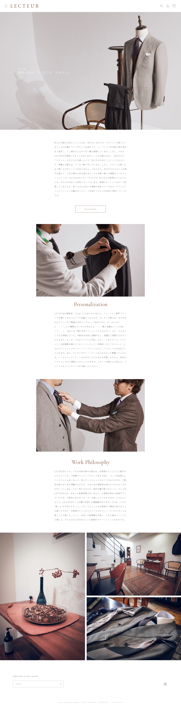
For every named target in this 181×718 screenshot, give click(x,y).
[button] (6, 6)
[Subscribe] (60, 684)
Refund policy (104, 702)
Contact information (89, 702)
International (74, 702)
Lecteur (66, 702)
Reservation (90, 209)
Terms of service (117, 702)
